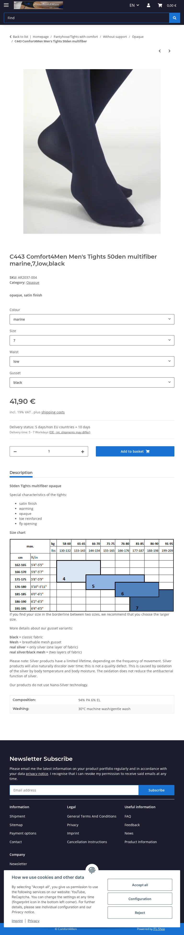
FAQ (128, 816)
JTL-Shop (159, 929)
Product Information (141, 842)
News (129, 833)
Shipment (17, 816)
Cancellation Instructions (87, 842)
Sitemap (16, 825)
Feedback (132, 825)
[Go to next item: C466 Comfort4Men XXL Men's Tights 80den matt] (169, 51)
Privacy (34, 921)
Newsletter (18, 864)
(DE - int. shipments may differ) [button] (69, 432)
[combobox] (92, 319)
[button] (148, 5)
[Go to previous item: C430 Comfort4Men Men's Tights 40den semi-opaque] (160, 51)
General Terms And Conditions (91, 816)
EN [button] (132, 5)
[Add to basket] (13, 66)
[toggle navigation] (6, 3)
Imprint (17, 921)
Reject (140, 913)
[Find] (174, 18)
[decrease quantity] (15, 451)
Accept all (140, 885)
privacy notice (37, 773)
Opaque (32, 282)
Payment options (23, 833)
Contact (16, 842)
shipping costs (53, 412)
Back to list (20, 36)
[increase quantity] (82, 451)
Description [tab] (21, 472)
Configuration (139, 899)
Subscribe (157, 790)
